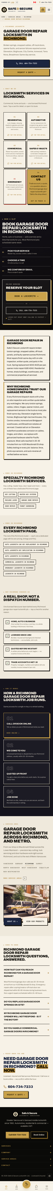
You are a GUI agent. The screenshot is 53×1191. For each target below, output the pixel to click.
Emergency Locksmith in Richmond (19, 568)
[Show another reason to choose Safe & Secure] (7, 622)
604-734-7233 (20, 1087)
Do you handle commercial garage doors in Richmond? (26, 1030)
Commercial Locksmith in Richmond (19, 562)
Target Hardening (27, 506)
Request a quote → (26, 72)
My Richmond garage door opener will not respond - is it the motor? (26, 1016)
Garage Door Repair (30, 500)
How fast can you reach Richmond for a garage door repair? (27, 973)
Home (3, 17)
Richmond (27, 17)
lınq (12, 2)
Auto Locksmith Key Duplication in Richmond (24, 550)
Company (5, 1152)
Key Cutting (10, 494)
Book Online (39, 1135)
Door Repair (10, 506)
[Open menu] (49, 9)
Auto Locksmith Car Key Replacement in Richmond (26, 544)
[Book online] (42, 9)
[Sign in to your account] (16, 2)
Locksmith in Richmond (14, 574)
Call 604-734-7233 (28, 63)
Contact (5, 1165)
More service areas (14, 878)
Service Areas (14, 17)
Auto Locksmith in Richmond (17, 556)
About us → (12, 921)
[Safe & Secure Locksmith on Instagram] (49, 1176)
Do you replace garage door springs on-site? (26, 1003)
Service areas (8, 1159)
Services (6, 1146)
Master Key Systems (28, 494)
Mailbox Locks (11, 500)
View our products (35, 921)
